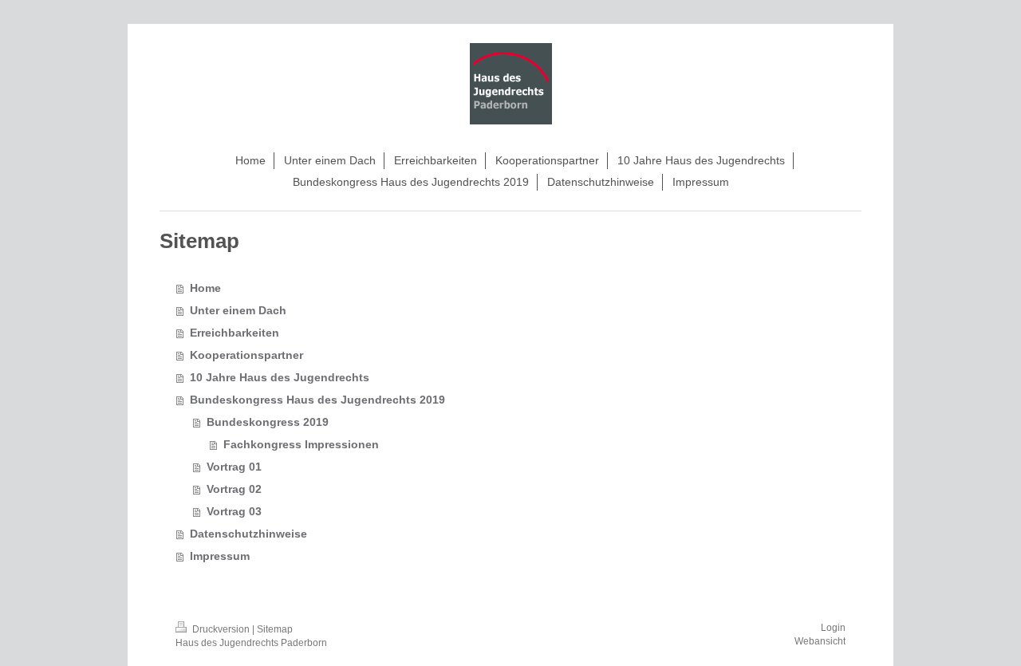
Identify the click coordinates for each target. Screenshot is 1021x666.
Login (833, 627)
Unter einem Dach (238, 310)
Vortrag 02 (234, 489)
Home (205, 288)
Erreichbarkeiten (234, 332)
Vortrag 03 (234, 511)
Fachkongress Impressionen (301, 444)
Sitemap (275, 629)
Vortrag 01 (234, 466)
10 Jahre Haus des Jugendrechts (279, 377)
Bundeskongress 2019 (268, 422)
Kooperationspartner (246, 355)
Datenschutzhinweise (248, 533)
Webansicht (820, 641)
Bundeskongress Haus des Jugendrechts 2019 (317, 399)
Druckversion (221, 629)
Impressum (220, 556)
